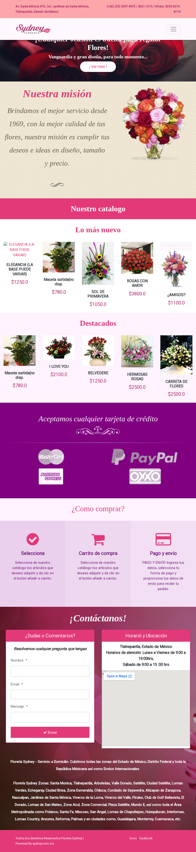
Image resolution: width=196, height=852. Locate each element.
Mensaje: (19, 706)
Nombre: (19, 660)
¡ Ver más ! (98, 66)
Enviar (52, 732)
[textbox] (50, 671)
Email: (17, 684)
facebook (146, 838)
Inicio (133, 838)
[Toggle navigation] (173, 29)
